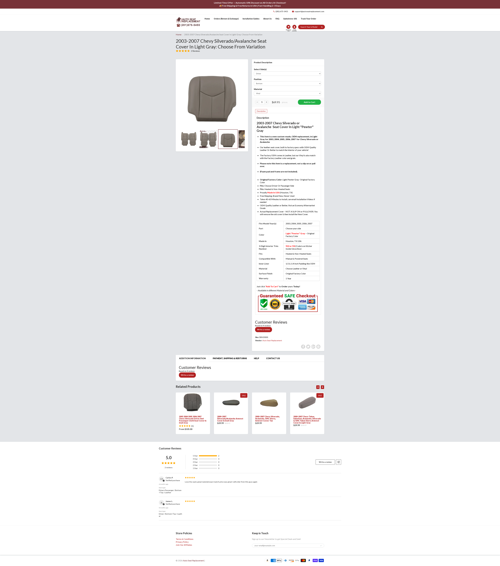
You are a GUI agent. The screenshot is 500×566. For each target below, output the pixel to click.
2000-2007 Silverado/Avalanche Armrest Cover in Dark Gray (230, 418)
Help (256, 358)
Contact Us (273, 358)
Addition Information (192, 358)
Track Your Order (308, 19)
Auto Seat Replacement (272, 340)
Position (257, 79)
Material (258, 89)
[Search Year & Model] (322, 27)
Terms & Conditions (184, 539)
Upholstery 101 (290, 19)
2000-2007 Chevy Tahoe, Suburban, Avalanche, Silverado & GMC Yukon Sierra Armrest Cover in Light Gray (307, 419)
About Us (267, 19)
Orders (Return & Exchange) (226, 19)
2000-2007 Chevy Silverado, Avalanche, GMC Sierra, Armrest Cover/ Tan (267, 418)
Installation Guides (251, 19)
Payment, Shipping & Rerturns (230, 358)
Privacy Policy (182, 542)
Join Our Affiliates (184, 545)
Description (261, 111)
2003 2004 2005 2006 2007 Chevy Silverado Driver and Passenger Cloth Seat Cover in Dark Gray (192, 419)
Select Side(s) (260, 69)
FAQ (277, 19)
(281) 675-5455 (282, 11)
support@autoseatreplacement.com (309, 11)
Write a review (263, 329)
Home (207, 19)
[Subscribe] (321, 546)
